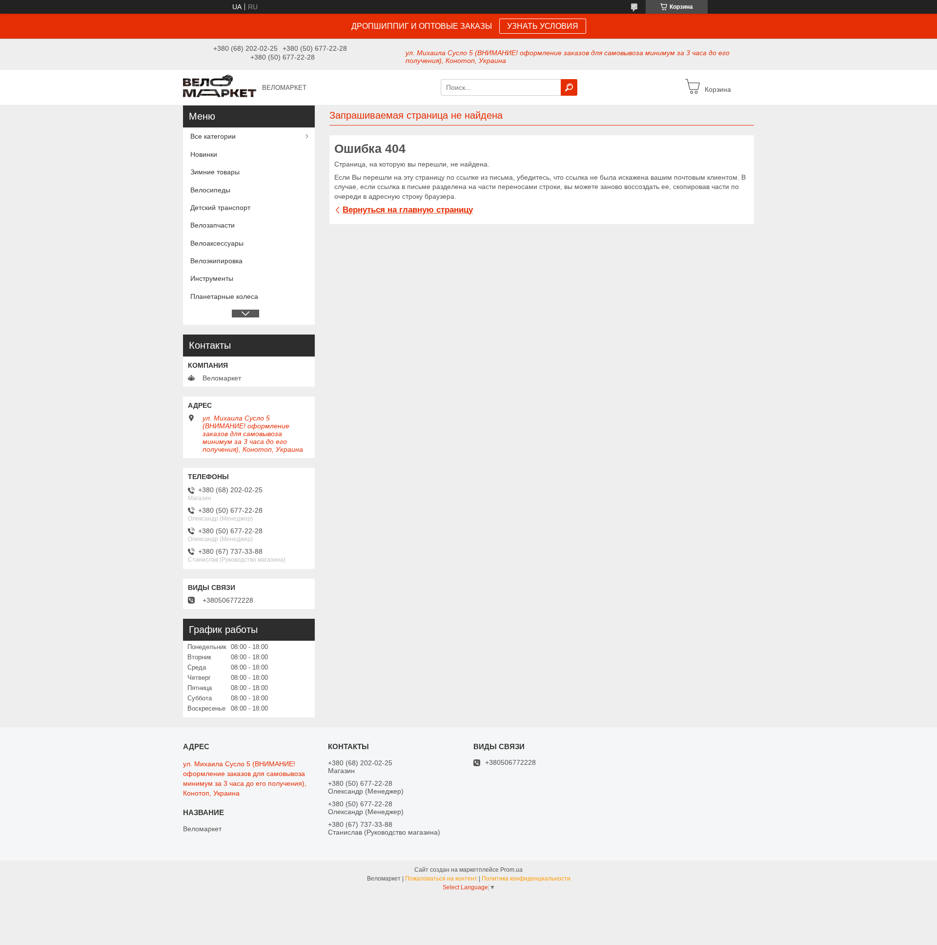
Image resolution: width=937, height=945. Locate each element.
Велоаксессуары (217, 243)
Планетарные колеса (224, 296)
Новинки (203, 154)
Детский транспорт (220, 207)
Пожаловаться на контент (441, 878)
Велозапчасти (212, 225)
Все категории (213, 136)
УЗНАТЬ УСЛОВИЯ (542, 26)
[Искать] (569, 87)
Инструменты (211, 278)
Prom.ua (511, 869)
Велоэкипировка (216, 261)
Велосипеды (210, 190)
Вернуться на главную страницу (408, 209)
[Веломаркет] (219, 87)
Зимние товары (215, 172)
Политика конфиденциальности (526, 878)
